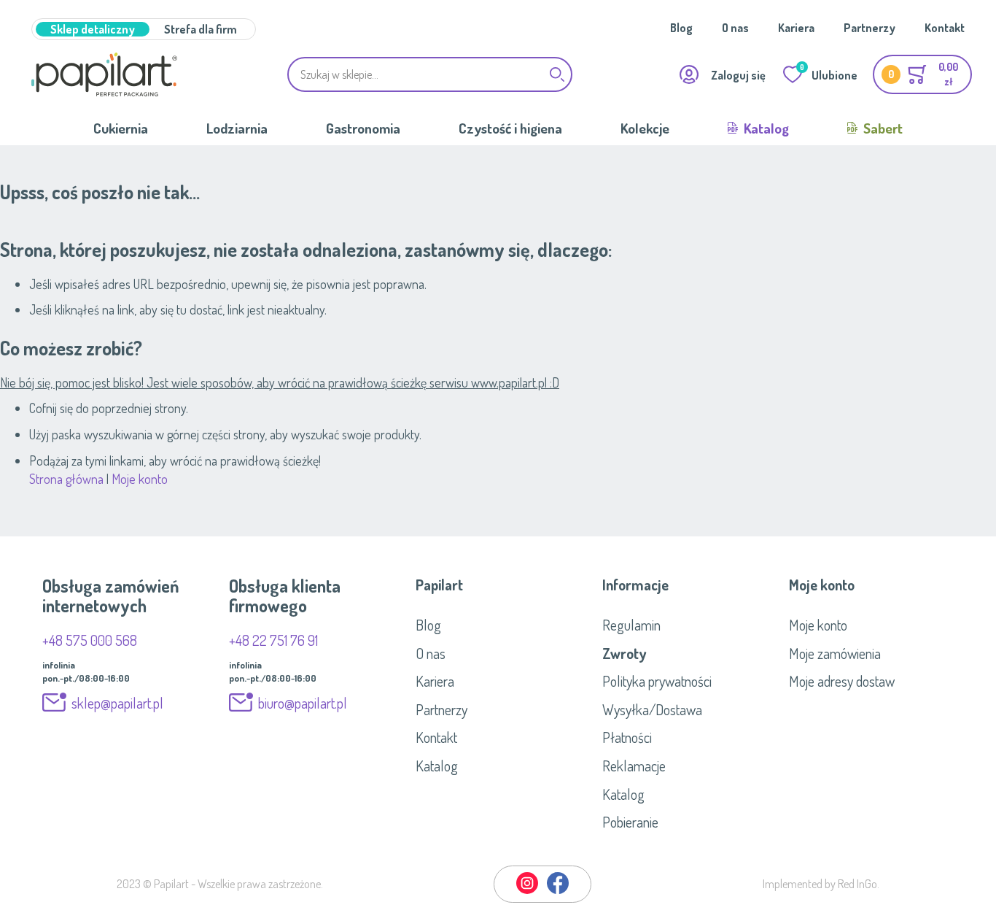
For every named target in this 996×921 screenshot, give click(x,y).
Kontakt (945, 27)
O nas (735, 27)
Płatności (627, 737)
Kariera (796, 27)
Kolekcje (644, 128)
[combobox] (430, 74)
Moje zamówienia (835, 653)
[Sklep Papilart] (104, 74)
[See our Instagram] (528, 891)
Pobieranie (630, 821)
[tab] (498, 585)
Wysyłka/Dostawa (652, 709)
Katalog (765, 128)
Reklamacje (634, 765)
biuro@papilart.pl (302, 702)
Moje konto (140, 479)
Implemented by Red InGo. (821, 883)
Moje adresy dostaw (842, 680)
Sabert (881, 128)
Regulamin (631, 624)
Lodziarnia (237, 128)
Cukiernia (120, 128)
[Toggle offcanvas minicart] (922, 74)
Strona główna (66, 479)
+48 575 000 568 (89, 640)
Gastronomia (363, 128)
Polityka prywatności (657, 680)
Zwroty (624, 653)
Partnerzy (869, 27)
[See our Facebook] (558, 891)
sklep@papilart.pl (117, 702)
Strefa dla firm (200, 29)
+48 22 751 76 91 (273, 640)
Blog (681, 27)
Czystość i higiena (510, 128)
